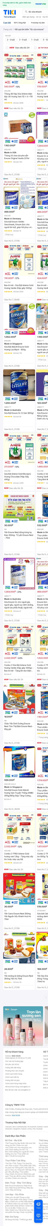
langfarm (16, 1129)
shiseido (8, 1129)
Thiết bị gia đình (26, 1220)
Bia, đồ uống (13, 1172)
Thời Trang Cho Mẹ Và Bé (15, 1143)
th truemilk (32, 1127)
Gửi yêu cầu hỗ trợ (12, 1064)
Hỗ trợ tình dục (24, 1210)
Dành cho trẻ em (16, 1174)
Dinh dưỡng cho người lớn (19, 1152)
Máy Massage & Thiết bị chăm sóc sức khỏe (20, 1203)
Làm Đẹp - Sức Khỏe (14, 1194)
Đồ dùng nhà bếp (11, 1220)
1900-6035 (16, 1056)
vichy (30, 1129)
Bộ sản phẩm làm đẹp (19, 1211)
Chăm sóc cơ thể (16, 1202)
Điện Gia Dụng (11, 1217)
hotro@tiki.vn (25, 1087)
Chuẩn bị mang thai (17, 1156)
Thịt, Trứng (17, 1163)
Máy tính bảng (15, 1190)
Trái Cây (8, 1163)
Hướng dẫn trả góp (12, 1080)
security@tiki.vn (24, 1090)
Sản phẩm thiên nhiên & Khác (18, 1205)
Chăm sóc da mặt (12, 1197)
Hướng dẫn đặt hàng (13, 1068)
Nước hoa (14, 1210)
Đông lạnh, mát (21, 1168)
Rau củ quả (13, 1165)
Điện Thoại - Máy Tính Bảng (18, 1183)
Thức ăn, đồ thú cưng (17, 1176)
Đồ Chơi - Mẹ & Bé (13, 1140)
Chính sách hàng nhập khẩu (15, 1083)
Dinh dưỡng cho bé (17, 1150)
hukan (24, 1129)
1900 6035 (16, 1115)
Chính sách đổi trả (12, 1077)
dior (14, 1127)
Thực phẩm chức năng (18, 1199)
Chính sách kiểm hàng (13, 1074)
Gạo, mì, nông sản (18, 1170)
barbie (40, 1127)
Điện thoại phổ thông (17, 1188)
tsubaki (40, 1129)
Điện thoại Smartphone (14, 1186)
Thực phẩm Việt (25, 1165)
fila (34, 1129)
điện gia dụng (28, 17)
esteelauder (22, 1127)
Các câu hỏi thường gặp (14, 1061)
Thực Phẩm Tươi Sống (15, 1160)
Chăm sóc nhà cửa (20, 1178)
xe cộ (38, 17)
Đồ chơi (29, 1143)
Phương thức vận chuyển (14, 1071)
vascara (8, 1127)
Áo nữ (41, 1143)
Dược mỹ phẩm (26, 1212)
